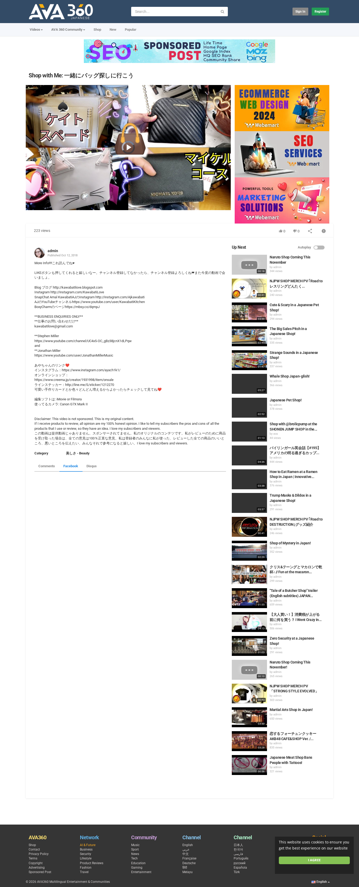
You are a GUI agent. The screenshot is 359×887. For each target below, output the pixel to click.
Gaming (136, 867)
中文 (185, 854)
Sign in (300, 11)
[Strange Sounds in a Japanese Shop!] (249, 360)
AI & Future (87, 845)
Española (240, 867)
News (135, 854)
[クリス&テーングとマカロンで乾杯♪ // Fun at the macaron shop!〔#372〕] (249, 575)
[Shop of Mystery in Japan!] (249, 551)
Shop (97, 29)
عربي (185, 849)
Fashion (85, 867)
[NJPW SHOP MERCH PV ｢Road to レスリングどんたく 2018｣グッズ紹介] (249, 289)
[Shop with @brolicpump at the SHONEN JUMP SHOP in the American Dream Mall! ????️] (249, 432)
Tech (134, 858)
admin (53, 251)
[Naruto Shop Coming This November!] (249, 670)
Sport (135, 849)
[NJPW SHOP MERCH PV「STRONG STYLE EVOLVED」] (249, 694)
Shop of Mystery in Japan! (290, 543)
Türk (237, 872)
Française (189, 858)
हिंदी (184, 867)
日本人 (238, 845)
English (187, 845)
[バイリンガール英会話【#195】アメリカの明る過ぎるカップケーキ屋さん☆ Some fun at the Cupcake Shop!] (249, 455)
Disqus (91, 466)
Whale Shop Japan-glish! (290, 376)
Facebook (70, 466)
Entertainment (141, 872)
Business (86, 849)
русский (239, 863)
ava (275, 433)
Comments (46, 466)
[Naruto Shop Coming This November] (249, 265)
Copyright (36, 863)
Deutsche (189, 863)
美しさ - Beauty (78, 453)
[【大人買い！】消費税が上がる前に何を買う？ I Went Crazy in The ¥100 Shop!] (249, 622)
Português (241, 858)
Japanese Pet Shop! (286, 400)
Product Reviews (91, 863)
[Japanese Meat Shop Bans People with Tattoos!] (249, 765)
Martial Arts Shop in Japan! (291, 710)
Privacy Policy (39, 854)
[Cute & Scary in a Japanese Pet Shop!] (249, 312)
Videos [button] (35, 29)
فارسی (238, 854)
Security (85, 854)
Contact (34, 849)
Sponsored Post (40, 872)
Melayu (187, 872)
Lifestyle (85, 858)
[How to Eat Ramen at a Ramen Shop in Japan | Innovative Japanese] (249, 479)
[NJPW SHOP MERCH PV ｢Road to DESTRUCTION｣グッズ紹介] (249, 527)
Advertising (37, 867)
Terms (33, 858)
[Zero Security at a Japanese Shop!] (249, 646)
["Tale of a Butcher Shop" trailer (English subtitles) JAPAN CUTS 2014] (249, 598)
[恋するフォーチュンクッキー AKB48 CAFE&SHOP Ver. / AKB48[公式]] (249, 741)
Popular (130, 29)
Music (135, 845)
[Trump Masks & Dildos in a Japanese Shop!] (249, 503)
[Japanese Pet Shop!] (249, 408)
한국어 (238, 849)
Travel (84, 872)
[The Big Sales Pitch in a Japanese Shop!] (249, 336)
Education (138, 863)
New (113, 29)
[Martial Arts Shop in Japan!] (249, 717)
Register (320, 11)
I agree (314, 860)
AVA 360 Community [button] (67, 29)
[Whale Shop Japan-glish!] (249, 384)
